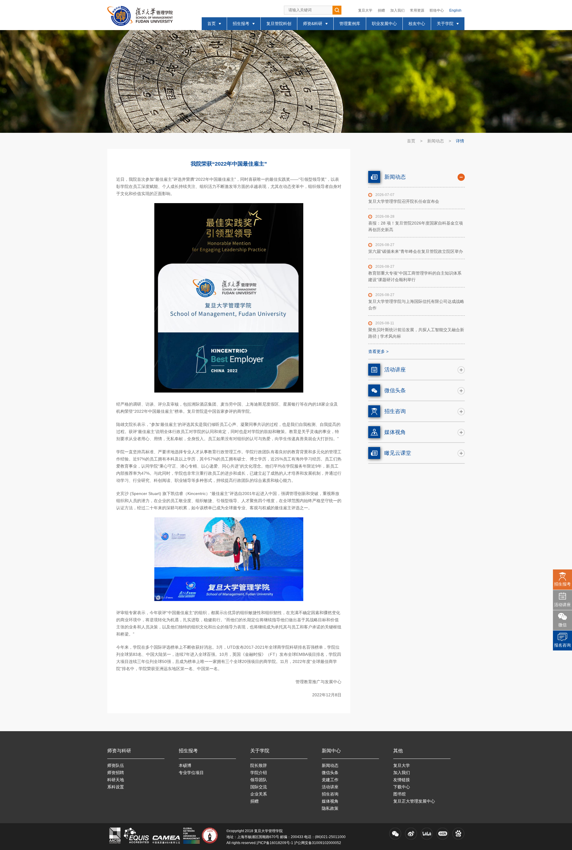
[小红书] (442, 834)
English (455, 10)
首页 (411, 140)
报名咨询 (562, 645)
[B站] (427, 834)
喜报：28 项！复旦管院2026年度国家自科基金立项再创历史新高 (415, 226)
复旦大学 (365, 10)
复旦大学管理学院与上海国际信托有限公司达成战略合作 (416, 304)
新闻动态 (435, 140)
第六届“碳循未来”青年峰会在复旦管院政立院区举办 (415, 251)
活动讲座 (562, 604)
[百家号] (458, 834)
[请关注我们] (395, 834)
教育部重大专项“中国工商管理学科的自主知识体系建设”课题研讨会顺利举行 (414, 276)
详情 (460, 140)
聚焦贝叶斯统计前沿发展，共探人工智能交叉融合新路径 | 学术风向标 (416, 333)
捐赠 (381, 10)
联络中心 (437, 10)
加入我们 (397, 10)
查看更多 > (378, 351)
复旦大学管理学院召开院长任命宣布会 (403, 201)
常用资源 (417, 10)
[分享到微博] (411, 834)
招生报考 (562, 584)
